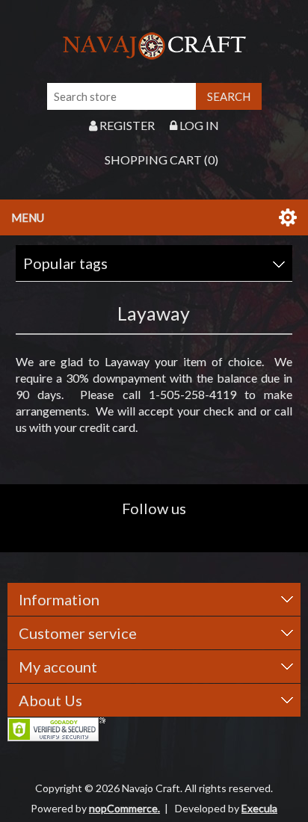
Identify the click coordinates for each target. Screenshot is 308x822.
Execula (259, 808)
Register (126, 125)
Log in (198, 125)
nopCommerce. (124, 808)
